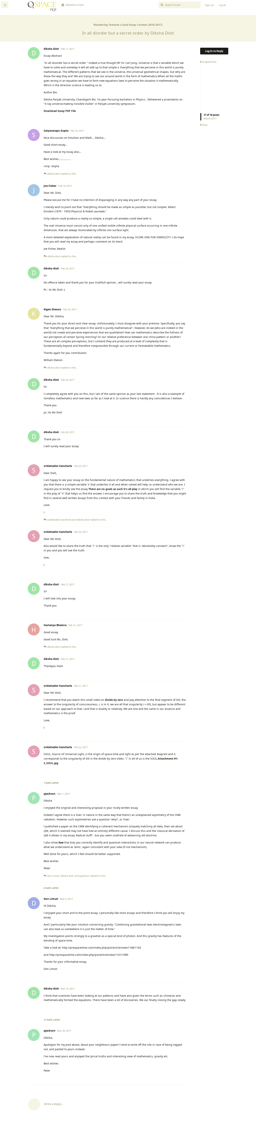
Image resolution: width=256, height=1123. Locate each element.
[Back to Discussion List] (4, 5)
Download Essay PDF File (60, 111)
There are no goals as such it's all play (112, 489)
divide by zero (114, 700)
